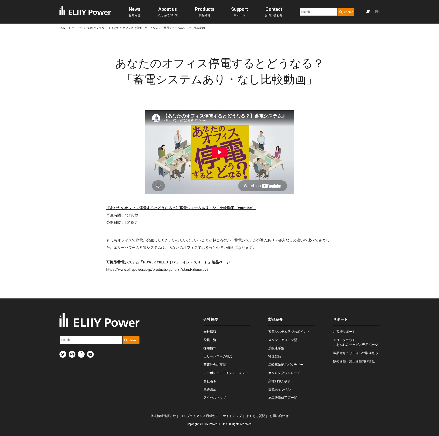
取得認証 (209, 389)
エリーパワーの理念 (217, 356)
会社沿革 (209, 381)
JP (368, 12)
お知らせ (134, 11)
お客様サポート (344, 331)
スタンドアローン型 (282, 340)
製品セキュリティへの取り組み (355, 353)
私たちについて (167, 11)
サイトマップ (232, 416)
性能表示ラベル (279, 389)
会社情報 (209, 331)
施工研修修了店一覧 (282, 397)
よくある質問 (255, 416)
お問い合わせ (274, 11)
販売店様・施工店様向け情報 (354, 361)
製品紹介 (204, 11)
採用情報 (209, 348)
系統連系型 (276, 348)
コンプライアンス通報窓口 (199, 416)
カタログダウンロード (284, 373)
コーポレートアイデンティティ (225, 373)
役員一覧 (209, 340)
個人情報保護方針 (163, 416)
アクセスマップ (214, 397)
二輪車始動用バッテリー (285, 364)
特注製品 (274, 356)
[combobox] (318, 12)
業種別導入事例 (279, 381)
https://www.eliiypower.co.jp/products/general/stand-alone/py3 (157, 269)
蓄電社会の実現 (214, 364)
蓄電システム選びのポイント (289, 331)
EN (377, 12)
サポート (239, 11)
